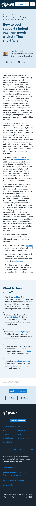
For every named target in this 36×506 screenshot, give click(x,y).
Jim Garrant (17, 51)
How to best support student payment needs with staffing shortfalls (16, 18)
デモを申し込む (22, 4)
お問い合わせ (23, 438)
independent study (21, 160)
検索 (19, 434)
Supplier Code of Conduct (13, 480)
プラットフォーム (9, 426)
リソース (13, 14)
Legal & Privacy (9, 467)
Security (21, 430)
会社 (19, 426)
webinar (17, 297)
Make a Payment (18, 420)
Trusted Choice (11, 317)
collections (18, 261)
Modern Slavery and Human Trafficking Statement (14, 473)
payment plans (21, 332)
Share (23, 62)
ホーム (5, 14)
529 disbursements (22, 361)
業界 (4, 430)
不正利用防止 (8, 442)
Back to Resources (18, 391)
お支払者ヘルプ (8, 438)
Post (10, 62)
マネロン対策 (8, 485)
